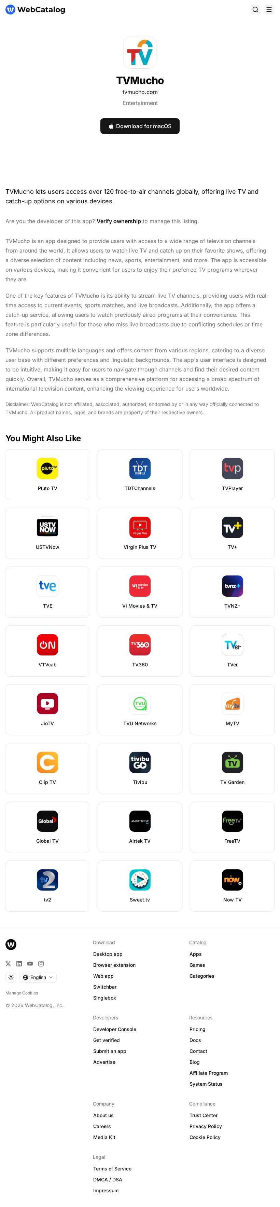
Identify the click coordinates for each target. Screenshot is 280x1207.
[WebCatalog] (10, 944)
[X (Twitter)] (8, 963)
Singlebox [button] (104, 998)
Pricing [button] (198, 1029)
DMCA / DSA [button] (107, 1179)
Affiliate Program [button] (209, 1073)
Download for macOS (143, 126)
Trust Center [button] (204, 1115)
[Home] (35, 9)
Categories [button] (202, 976)
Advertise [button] (104, 1062)
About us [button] (103, 1115)
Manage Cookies (21, 992)
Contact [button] (198, 1051)
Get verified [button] (106, 1040)
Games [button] (197, 965)
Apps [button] (196, 954)
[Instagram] (41, 963)
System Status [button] (206, 1084)
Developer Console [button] (114, 1029)
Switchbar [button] (104, 987)
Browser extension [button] (114, 965)
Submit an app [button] (109, 1051)
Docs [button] (195, 1040)
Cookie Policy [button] (205, 1137)
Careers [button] (102, 1126)
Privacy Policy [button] (206, 1126)
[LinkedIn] (19, 963)
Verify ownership (119, 221)
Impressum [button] (105, 1190)
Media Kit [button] (104, 1137)
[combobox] (38, 977)
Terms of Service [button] (112, 1168)
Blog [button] (195, 1062)
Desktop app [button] (108, 954)
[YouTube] (30, 963)
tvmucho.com (140, 92)
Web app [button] (103, 976)
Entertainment (140, 102)
